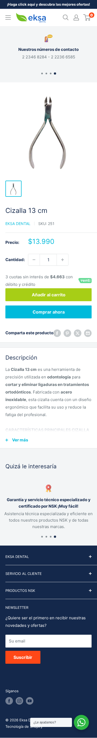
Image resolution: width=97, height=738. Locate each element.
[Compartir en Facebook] (57, 333)
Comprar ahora (49, 312)
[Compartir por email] (88, 333)
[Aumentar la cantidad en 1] (62, 259)
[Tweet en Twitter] (77, 333)
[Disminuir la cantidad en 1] (34, 259)
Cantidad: (15, 259)
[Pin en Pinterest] (67, 333)
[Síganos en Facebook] (9, 701)
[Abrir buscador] (66, 17)
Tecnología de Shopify (24, 726)
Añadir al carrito (48, 294)
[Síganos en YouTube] (29, 701)
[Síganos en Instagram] (19, 701)
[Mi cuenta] (76, 17)
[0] (87, 17)
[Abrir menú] (8, 17)
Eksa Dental (17, 223)
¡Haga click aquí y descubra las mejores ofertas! (48, 4)
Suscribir (22, 657)
